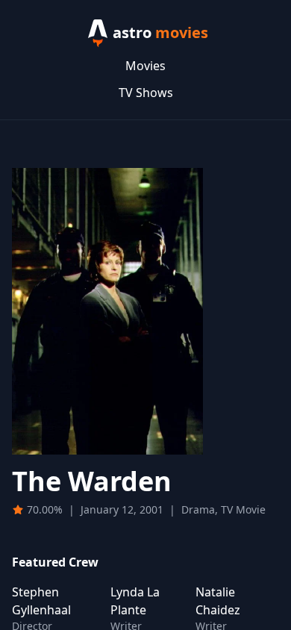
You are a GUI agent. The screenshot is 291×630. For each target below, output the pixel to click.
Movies (145, 65)
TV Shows (146, 92)
